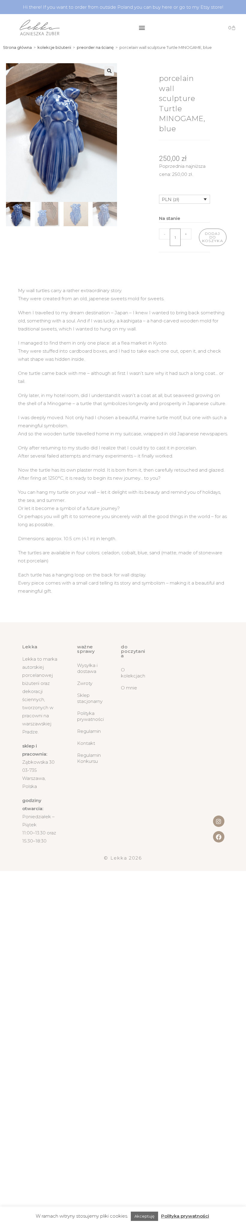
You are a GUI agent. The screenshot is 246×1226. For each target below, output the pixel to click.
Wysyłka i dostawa (87, 668)
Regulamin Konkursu (89, 758)
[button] (142, 28)
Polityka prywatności (90, 716)
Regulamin (89, 731)
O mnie (129, 688)
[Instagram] (218, 821)
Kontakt (86, 743)
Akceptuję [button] (144, 1216)
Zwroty (84, 683)
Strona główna (17, 47)
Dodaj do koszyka (212, 237)
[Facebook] (218, 837)
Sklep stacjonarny (90, 698)
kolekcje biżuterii (54, 47)
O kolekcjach (133, 673)
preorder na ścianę (95, 47)
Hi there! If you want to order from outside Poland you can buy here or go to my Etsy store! (123, 7)
